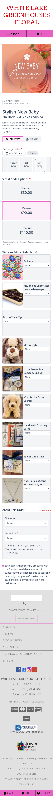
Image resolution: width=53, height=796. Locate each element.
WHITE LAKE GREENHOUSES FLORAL (26, 15)
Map (27, 793)
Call (10, 793)
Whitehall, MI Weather (21, 768)
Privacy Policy (13, 779)
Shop (15, 33)
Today (33, 153)
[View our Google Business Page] (23, 671)
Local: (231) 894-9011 (26, 694)
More (7, 132)
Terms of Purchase (35, 779)
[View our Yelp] (34, 671)
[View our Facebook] (18, 671)
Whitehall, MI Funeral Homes (17, 758)
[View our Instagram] (29, 671)
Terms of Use (26, 784)
